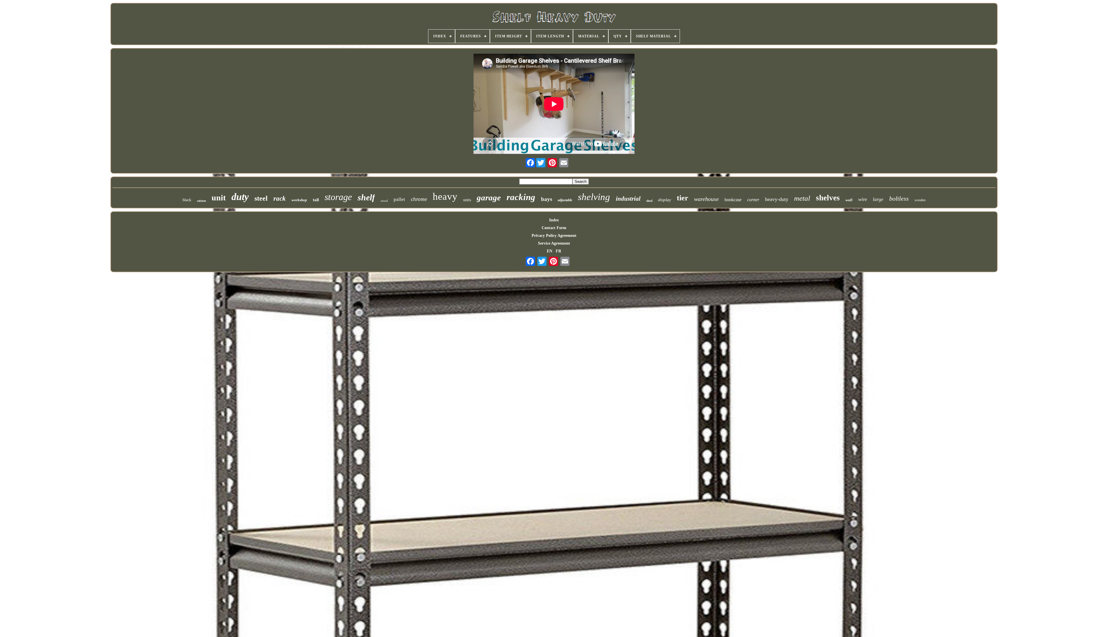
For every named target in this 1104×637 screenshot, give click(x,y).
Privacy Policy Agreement (554, 235)
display (664, 199)
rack (279, 198)
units (467, 200)
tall (316, 199)
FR (558, 251)
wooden (920, 200)
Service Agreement (554, 243)
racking (521, 197)
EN (549, 251)
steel (261, 198)
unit (219, 197)
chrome (419, 199)
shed (649, 200)
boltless (899, 198)
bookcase (732, 199)
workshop (299, 200)
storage (338, 197)
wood (384, 200)
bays (546, 199)
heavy (445, 196)
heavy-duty (776, 199)
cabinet (201, 200)
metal (802, 198)
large (878, 199)
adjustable (565, 200)
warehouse (706, 199)
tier (682, 198)
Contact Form (554, 228)
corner (753, 199)
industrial (628, 198)
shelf (366, 197)
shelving (594, 197)
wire (862, 199)
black (187, 200)
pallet (399, 199)
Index (554, 220)
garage (489, 197)
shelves (828, 197)
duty (240, 196)
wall (849, 200)
